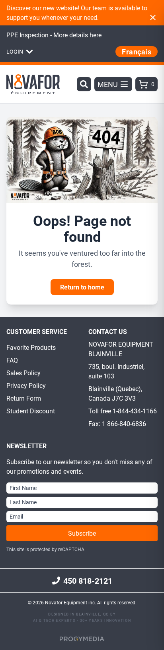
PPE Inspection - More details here (54, 35)
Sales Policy (23, 372)
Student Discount (30, 411)
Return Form (23, 398)
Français (136, 51)
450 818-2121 (87, 580)
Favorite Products (31, 347)
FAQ (12, 360)
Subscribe (82, 533)
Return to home (82, 287)
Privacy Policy (26, 385)
